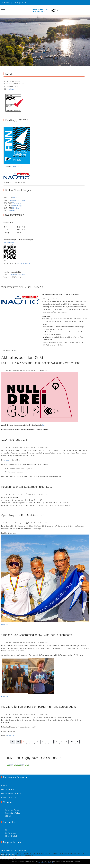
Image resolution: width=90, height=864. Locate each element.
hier (43, 425)
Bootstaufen (11, 211)
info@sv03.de (12, 89)
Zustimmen (5, 859)
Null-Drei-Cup (16, 198)
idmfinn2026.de (17, 167)
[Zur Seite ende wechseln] (77, 742)
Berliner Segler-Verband (12, 810)
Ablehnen (15, 859)
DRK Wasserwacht (10, 833)
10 (66, 742)
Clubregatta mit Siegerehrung (16, 200)
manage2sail (11, 736)
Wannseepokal (16, 203)
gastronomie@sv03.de (24, 263)
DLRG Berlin (8, 816)
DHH (6, 830)
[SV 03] (45, 10)
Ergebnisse (7, 460)
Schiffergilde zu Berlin (11, 836)
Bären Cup (15, 208)
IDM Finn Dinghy (17, 205)
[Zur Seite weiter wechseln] (72, 742)
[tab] (42, 61)
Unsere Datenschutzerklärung (45, 862)
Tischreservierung (9, 242)
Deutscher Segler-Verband (12, 813)
